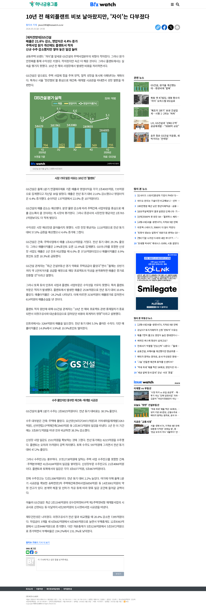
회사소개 (29, 589)
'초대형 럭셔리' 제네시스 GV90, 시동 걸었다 (158, 243)
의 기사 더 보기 (38, 542)
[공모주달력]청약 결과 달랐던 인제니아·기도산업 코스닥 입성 (166, 211)
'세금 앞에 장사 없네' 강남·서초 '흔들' (155, 372)
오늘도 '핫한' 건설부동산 (146, 405)
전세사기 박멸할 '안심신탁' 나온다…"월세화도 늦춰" (162, 346)
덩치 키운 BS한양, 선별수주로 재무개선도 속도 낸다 (174, 412)
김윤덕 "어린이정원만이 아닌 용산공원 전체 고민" (173, 398)
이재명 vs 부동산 (142, 388)
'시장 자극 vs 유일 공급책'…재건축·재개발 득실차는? (174, 392)
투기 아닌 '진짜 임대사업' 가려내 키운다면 (169, 395)
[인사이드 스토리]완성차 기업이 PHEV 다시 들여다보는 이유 (165, 195)
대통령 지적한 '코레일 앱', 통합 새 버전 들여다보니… (174, 428)
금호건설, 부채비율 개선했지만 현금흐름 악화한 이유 (162, 351)
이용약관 (39, 589)
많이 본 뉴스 (140, 189)
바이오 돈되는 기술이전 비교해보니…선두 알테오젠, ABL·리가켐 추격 (170, 200)
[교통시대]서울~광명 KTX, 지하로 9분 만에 (157, 222)
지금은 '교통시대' (143, 421)
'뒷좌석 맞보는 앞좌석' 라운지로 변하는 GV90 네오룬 (162, 232)
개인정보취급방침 (53, 589)
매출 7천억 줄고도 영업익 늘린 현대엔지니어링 (159, 335)
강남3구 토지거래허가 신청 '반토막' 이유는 (157, 330)
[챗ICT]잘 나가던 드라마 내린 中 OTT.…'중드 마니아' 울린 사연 (167, 238)
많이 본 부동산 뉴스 (143, 318)
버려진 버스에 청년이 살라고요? (152, 340)
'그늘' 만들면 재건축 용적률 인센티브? (155, 361)
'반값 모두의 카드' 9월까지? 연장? (166, 431)
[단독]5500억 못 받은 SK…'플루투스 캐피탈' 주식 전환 (163, 216)
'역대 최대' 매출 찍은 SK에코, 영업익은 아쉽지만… (161, 367)
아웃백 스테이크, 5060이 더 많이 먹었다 (156, 227)
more (177, 383)
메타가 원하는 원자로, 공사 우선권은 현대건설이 (160, 356)
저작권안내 (67, 589)
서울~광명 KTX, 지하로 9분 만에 (165, 425)
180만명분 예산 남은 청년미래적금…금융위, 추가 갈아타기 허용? (168, 206)
